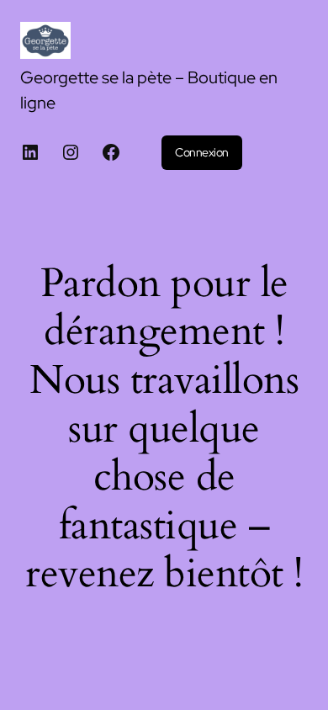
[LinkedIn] (30, 152)
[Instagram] (71, 152)
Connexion (202, 152)
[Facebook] (111, 152)
